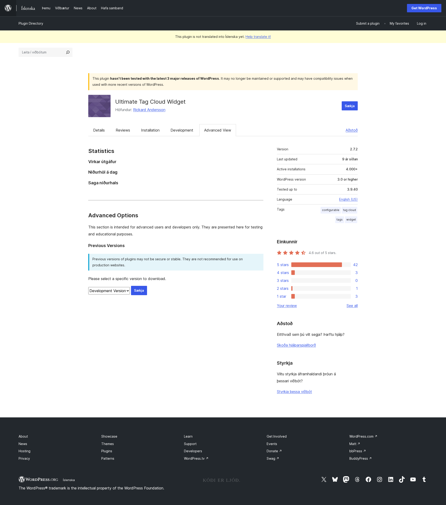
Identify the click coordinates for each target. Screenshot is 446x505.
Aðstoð (352, 130)
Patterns (107, 458)
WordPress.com (363, 436)
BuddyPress (360, 458)
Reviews (123, 130)
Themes (107, 444)
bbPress (357, 451)
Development (182, 130)
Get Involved (277, 436)
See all (352, 305)
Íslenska (69, 480)
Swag (273, 458)
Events (272, 444)
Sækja (350, 106)
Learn (188, 436)
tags (340, 219)
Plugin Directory (31, 23)
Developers (193, 451)
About (23, 436)
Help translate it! (258, 37)
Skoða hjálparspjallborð (296, 345)
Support (190, 444)
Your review (287, 305)
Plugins (106, 451)
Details (99, 130)
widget (351, 219)
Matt (354, 444)
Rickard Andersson (149, 109)
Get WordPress (424, 8)
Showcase (109, 436)
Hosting (24, 451)
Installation (150, 130)
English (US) (348, 199)
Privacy (24, 458)
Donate (274, 451)
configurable (330, 210)
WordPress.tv (196, 458)
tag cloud (349, 210)
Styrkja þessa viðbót (294, 391)
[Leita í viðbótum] (67, 52)
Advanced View (217, 130)
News (23, 444)
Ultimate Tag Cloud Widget (150, 101)
